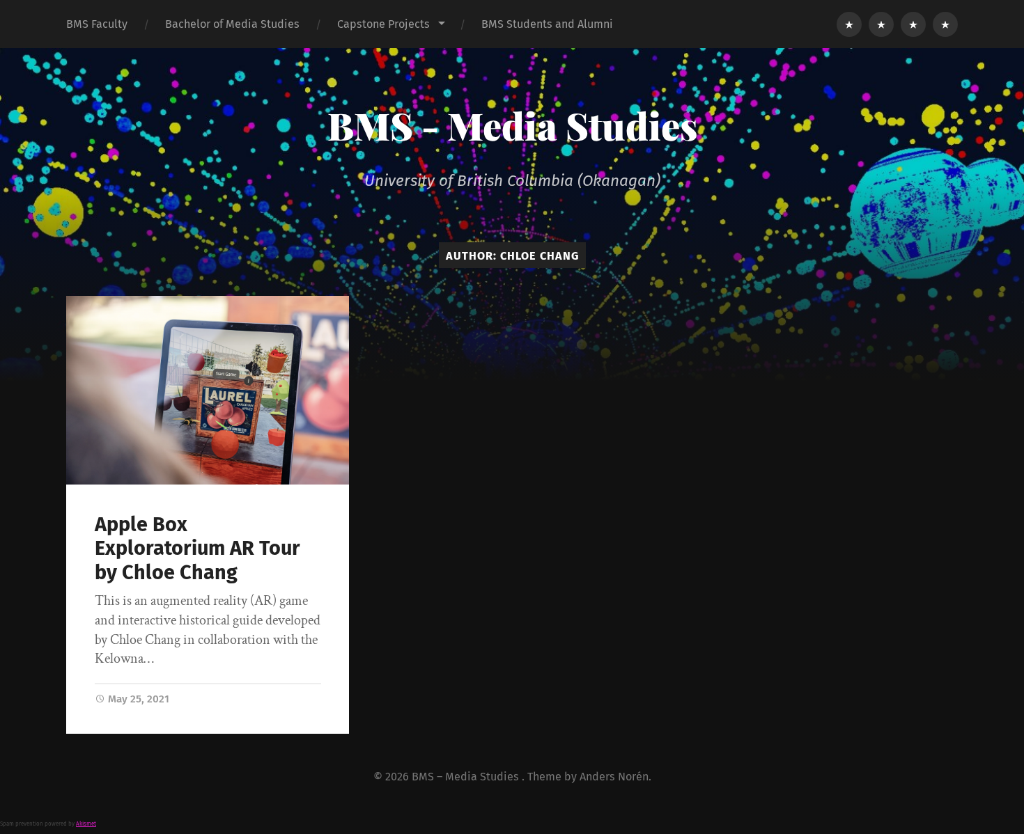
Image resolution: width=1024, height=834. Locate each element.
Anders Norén (614, 776)
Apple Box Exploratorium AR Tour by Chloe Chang (197, 548)
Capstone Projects (383, 24)
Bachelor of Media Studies (232, 24)
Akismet (86, 824)
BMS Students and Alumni (547, 24)
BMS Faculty (96, 24)
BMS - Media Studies (512, 125)
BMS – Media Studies (467, 776)
